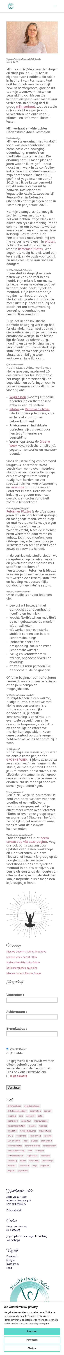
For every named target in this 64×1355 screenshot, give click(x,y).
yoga (35, 1166)
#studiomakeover (32, 1106)
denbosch (30, 1116)
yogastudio (23, 1171)
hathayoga (13, 1121)
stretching (12, 1161)
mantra (32, 1126)
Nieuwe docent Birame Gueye (23, 973)
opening (47, 1136)
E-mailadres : (16, 1029)
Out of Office (14, 1141)
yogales (11, 1171)
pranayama (46, 1141)
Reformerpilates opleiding (21, 967)
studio (23, 1161)
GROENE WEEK (16, 759)
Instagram (12, 1264)
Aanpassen (32, 1340)
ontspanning (35, 1136)
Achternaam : (16, 1012)
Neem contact (14, 1226)
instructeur (26, 1121)
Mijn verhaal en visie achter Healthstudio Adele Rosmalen (23, 59)
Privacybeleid (14, 1210)
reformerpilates (15, 1146)
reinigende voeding (16, 1151)
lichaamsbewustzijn (16, 1126)
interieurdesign (41, 1121)
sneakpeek (45, 1156)
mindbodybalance (28, 1131)
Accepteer (32, 1331)
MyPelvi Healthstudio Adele (23, 962)
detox (40, 1116)
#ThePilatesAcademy (17, 1111)
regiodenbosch (49, 1146)
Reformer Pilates (30, 249)
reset (30, 1151)
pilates (50, 241)
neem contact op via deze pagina (27, 840)
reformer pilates (32, 1146)
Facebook (12, 1256)
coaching (12, 1116)
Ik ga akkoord (18, 1075)
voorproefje (24, 1166)
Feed (9, 1267)
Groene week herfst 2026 (21, 957)
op (25, 1226)
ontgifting (21, 1136)
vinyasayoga (47, 1161)
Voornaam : (15, 995)
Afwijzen (32, 1348)
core (21, 1116)
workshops (13, 1240)
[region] (32, 1328)
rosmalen (40, 1151)
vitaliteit (12, 1166)
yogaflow (45, 1166)
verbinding (34, 1161)
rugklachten (32, 1156)
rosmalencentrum (15, 1156)
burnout (47, 1111)
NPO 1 (10, 1136)
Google (10, 1260)
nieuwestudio (45, 1131)
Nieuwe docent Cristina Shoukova (26, 951)
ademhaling (35, 1111)
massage (17, 487)
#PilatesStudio (14, 1106)
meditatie (12, 1131)
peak (26, 1141)
